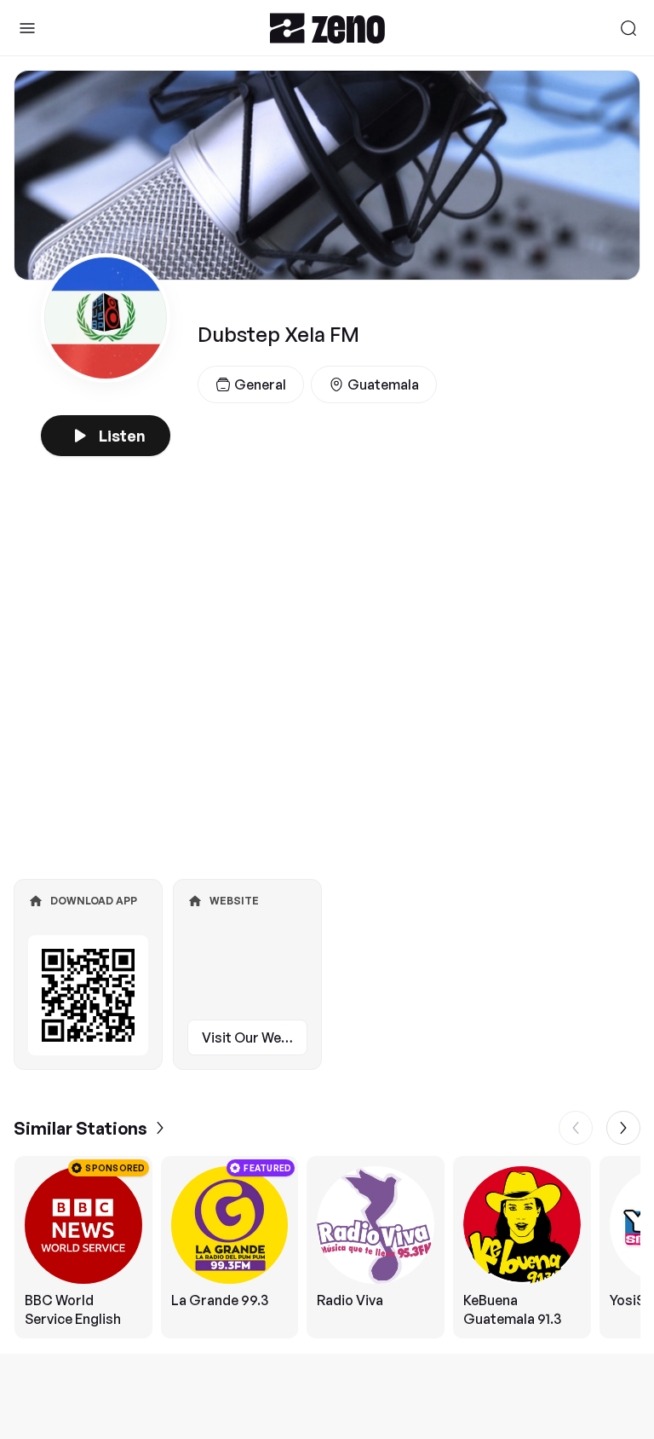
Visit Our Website (254, 1037)
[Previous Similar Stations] (576, 1128)
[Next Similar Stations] (623, 1128)
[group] (327, 1247)
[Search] (628, 28)
